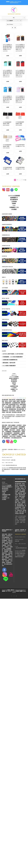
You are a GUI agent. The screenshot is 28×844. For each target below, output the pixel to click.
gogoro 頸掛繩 (8, 406)
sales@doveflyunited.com (14, 2)
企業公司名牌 (12, 436)
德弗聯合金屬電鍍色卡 (14, 378)
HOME (14, 373)
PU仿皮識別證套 (7, 407)
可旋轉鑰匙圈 (8, 431)
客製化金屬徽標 (5, 428)
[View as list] (15, 27)
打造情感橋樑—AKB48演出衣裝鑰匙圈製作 (13, 356)
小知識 (14, 384)
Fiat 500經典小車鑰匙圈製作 (9, 365)
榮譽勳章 (6, 430)
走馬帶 (10, 401)
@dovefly (13, 460)
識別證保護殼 (20, 504)
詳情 (8, 55)
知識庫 (14, 203)
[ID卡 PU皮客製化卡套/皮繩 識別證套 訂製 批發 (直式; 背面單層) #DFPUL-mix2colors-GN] (7, 63)
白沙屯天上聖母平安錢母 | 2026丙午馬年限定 (13, 353)
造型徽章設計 (7, 437)
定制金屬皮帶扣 (14, 428)
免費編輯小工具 (14, 207)
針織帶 (14, 401)
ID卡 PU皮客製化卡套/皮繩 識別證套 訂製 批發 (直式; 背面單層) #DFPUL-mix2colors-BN (20, 47)
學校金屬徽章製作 (8, 433)
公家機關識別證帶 (16, 402)
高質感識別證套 (12, 409)
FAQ (14, 205)
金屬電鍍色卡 (14, 197)
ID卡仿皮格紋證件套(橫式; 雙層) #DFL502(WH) (7, 146)
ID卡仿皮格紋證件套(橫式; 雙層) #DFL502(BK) (7, 124)
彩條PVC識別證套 (16, 407)
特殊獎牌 (6, 551)
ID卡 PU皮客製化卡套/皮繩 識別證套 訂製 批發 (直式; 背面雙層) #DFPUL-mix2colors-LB (7, 99)
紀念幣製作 (19, 425)
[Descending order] (20, 20)
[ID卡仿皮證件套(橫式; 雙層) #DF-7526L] (20, 160)
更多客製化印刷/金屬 (16, 412)
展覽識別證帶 (8, 402)
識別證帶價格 (14, 379)
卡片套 (6, 409)
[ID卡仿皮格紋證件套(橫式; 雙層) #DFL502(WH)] (7, 138)
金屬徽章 (21, 428)
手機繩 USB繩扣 (16, 406)
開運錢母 (21, 434)
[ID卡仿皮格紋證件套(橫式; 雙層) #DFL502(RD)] (20, 115)
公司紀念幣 (9, 426)
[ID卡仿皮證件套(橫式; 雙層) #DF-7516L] (7, 160)
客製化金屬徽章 (11, 425)
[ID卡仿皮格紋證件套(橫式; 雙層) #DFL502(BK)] (7, 115)
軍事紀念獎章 (7, 434)
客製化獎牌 (4, 425)
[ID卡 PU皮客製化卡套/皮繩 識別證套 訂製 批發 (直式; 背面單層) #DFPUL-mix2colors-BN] (20, 38)
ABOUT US (14, 375)
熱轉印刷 (23, 402)
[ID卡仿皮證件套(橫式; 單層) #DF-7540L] (20, 138)
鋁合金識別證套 (20, 409)
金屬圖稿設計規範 (14, 386)
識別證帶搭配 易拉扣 (14, 404)
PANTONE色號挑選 (14, 195)
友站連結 (14, 209)
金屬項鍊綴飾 (16, 433)
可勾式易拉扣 (12, 410)
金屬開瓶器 (7, 554)
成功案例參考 (14, 199)
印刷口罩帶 (8, 412)
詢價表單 (14, 383)
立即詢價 (14, 201)
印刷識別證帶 (19, 399)
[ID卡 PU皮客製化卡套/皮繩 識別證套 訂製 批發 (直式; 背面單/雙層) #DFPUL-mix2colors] (7, 38)
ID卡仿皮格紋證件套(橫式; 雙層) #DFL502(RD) (20, 124)
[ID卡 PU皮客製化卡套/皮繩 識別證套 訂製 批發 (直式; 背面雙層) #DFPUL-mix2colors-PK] (20, 89)
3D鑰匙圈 (18, 430)
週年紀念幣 (12, 430)
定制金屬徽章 (22, 426)
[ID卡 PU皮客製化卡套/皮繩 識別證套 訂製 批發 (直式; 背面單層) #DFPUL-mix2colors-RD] (20, 63)
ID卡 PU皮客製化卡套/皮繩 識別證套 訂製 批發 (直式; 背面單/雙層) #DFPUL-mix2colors (7, 47)
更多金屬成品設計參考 (16, 437)
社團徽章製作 (14, 434)
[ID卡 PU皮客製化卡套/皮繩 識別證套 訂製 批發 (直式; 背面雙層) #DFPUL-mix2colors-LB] (7, 89)
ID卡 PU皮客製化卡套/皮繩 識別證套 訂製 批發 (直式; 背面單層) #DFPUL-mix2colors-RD (20, 73)
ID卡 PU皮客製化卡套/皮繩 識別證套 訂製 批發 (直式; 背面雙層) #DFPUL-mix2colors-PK (20, 99)
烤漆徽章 (19, 436)
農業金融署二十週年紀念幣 (9, 362)
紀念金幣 (15, 426)
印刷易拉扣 (18, 410)
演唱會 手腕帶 (5, 404)
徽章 (10, 543)
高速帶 (18, 401)
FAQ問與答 (14, 387)
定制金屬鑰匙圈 (5, 537)
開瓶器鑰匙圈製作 (16, 431)
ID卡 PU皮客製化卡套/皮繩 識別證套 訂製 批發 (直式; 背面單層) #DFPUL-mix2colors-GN (7, 73)
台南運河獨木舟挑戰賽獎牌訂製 (10, 359)
